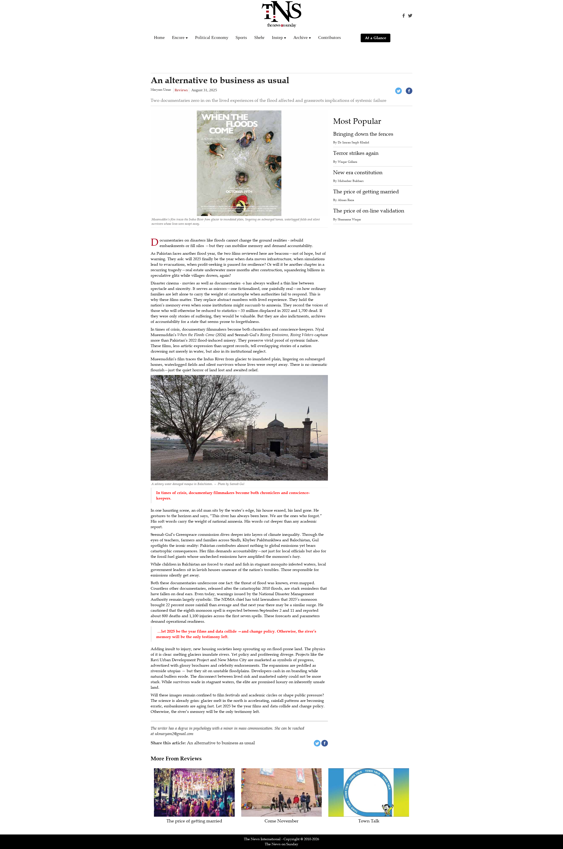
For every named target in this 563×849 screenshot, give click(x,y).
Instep (277, 37)
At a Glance (375, 37)
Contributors (329, 37)
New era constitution (357, 172)
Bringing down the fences (363, 134)
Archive (300, 37)
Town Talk (368, 821)
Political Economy (211, 37)
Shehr (259, 37)
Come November (281, 821)
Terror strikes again (355, 153)
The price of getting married (366, 191)
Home (159, 37)
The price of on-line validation (368, 211)
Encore (178, 37)
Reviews (181, 90)
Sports (241, 37)
